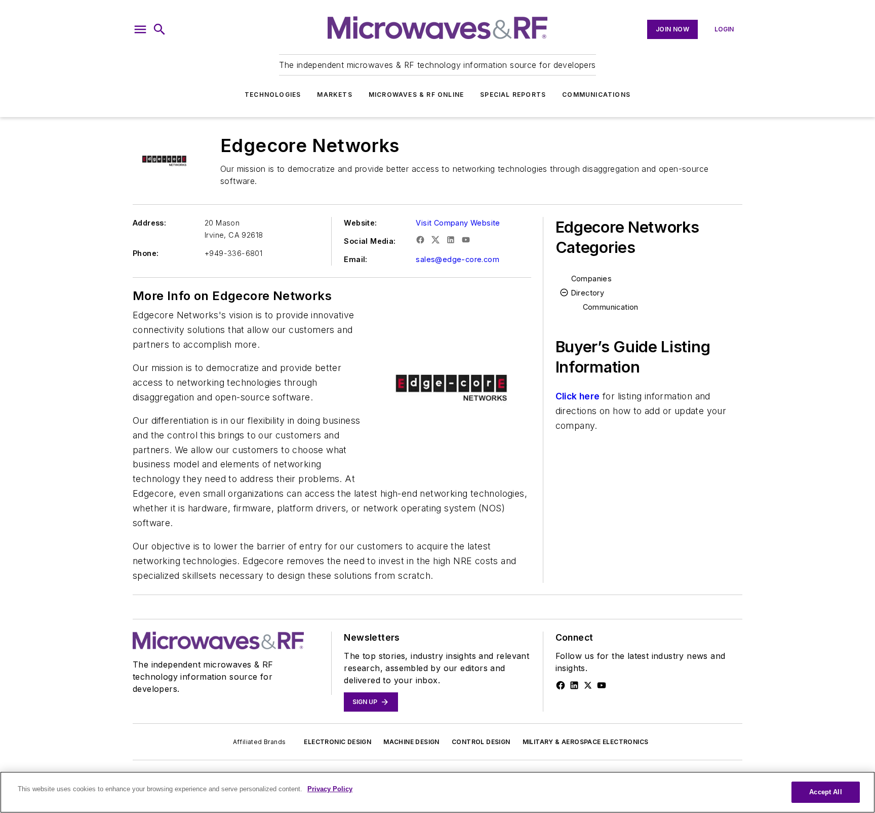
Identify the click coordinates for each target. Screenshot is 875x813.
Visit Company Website (458, 222)
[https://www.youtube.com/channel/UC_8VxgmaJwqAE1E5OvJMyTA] (601, 685)
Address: (149, 222)
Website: (360, 222)
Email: (355, 259)
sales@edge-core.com (457, 259)
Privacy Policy (329, 789)
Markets (334, 94)
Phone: (145, 253)
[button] (140, 29)
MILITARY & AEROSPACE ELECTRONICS (586, 742)
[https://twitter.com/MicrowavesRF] (588, 685)
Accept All (825, 792)
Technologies (273, 94)
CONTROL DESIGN (481, 742)
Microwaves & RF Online (416, 94)
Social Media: (369, 241)
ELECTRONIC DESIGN (337, 742)
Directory (588, 292)
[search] (159, 29)
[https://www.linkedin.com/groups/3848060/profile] (574, 685)
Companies (591, 278)
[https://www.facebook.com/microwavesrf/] (560, 685)
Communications (596, 94)
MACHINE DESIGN (411, 742)
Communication (611, 307)
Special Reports (513, 94)
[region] (437, 792)
